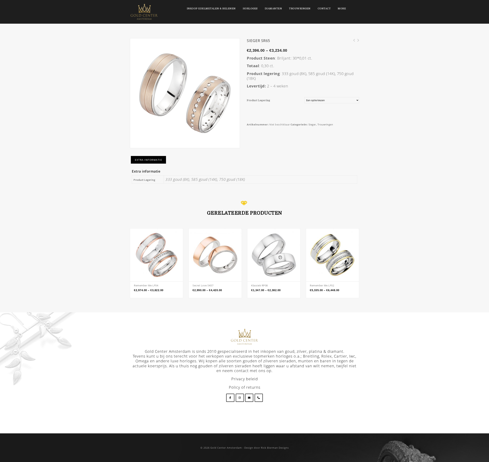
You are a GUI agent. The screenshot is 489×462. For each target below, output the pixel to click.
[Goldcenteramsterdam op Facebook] (230, 398)
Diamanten (273, 8)
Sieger (312, 124)
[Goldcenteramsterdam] (144, 11)
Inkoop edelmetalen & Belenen (211, 8)
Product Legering (258, 100)
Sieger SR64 (357, 42)
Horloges (250, 8)
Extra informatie (148, 160)
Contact (324, 8)
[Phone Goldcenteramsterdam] (259, 398)
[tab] (148, 160)
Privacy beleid (244, 378)
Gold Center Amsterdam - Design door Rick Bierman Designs (249, 447)
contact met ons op (252, 370)
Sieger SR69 (353, 42)
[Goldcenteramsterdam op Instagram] (240, 398)
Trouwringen (300, 8)
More (342, 8)
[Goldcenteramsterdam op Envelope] (249, 398)
